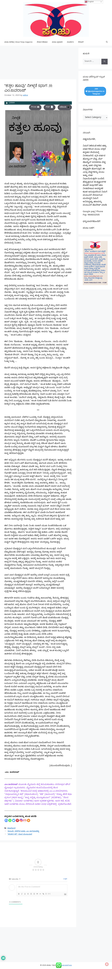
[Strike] (28, 894)
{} (46, 893)
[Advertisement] (38, 63)
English (90, 2)
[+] (49, 893)
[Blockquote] (37, 894)
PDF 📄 (49, 107)
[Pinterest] (17, 820)
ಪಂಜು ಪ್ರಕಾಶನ (57, 42)
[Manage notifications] (107, 964)
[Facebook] (6, 820)
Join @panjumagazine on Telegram (96, 91)
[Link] (43, 894)
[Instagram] (21, 820)
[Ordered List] (31, 894)
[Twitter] (13, 820)
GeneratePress (66, 965)
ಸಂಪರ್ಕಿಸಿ (70, 42)
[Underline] (24, 894)
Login (65, 879)
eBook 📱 (65, 107)
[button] (107, 42)
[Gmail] (24, 820)
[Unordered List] (34, 894)
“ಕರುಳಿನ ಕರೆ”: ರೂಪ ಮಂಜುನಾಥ (19, 834)
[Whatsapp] (10, 820)
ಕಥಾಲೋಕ (11, 828)
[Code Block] (40, 894)
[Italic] (21, 894)
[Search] (104, 61)
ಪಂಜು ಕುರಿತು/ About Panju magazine (18, 42)
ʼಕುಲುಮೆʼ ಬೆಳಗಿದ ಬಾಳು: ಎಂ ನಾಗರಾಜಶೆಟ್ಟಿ (23, 831)
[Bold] (18, 894)
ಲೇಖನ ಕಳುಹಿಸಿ (42, 42)
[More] (28, 820)
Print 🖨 (35, 107)
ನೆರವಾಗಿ (81, 42)
